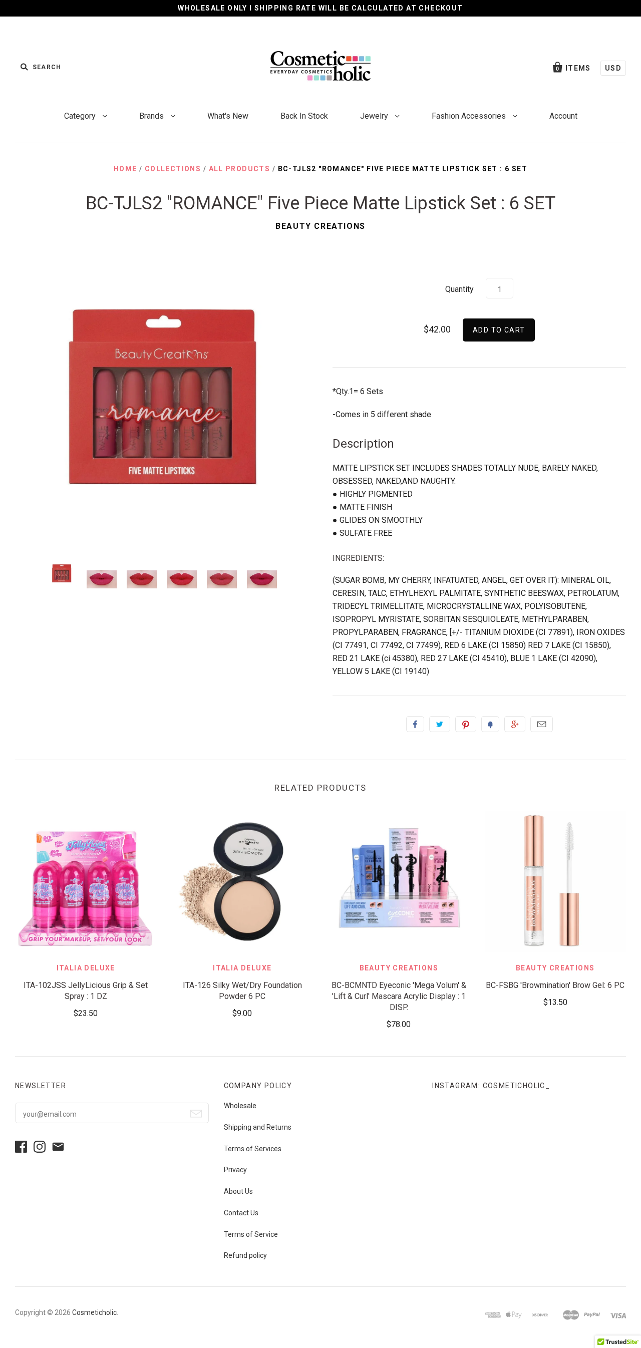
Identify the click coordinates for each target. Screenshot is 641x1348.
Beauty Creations (320, 226)
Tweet (439, 724)
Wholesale (240, 1106)
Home (125, 169)
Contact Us (241, 1213)
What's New (227, 116)
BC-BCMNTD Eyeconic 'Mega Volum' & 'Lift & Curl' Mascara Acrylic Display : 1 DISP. (399, 996)
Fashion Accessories (470, 116)
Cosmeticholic (94, 1312)
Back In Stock (304, 116)
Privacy (235, 1170)
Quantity (459, 289)
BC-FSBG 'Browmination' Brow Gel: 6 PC (555, 985)
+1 (514, 724)
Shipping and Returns (257, 1127)
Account (563, 116)
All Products (239, 169)
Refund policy (245, 1255)
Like (415, 724)
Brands (152, 116)
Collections (173, 169)
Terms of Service (251, 1234)
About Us (238, 1191)
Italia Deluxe (86, 968)
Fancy (490, 724)
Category (81, 116)
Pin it (465, 724)
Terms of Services (252, 1149)
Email (541, 724)
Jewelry (375, 116)
